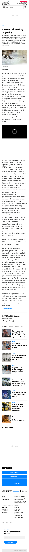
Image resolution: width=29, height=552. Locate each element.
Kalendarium (18, 520)
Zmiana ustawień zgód (20, 498)
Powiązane (4, 326)
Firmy (11, 7)
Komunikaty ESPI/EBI (14, 484)
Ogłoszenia (5, 509)
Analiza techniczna (14, 472)
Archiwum (4, 512)
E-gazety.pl (17, 509)
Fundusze (14, 480)
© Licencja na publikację (8, 315)
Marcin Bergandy (6, 69)
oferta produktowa (7, 522)
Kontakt (4, 498)
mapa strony (5, 520)
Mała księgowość (19, 512)
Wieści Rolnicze (18, 515)
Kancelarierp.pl (18, 514)
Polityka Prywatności (20, 496)
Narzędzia (7, 468)
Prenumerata (5, 510)
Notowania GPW (14, 476)
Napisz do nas (5, 499)
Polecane (11, 326)
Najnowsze (17, 326)
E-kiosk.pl (17, 507)
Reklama (4, 507)
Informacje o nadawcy (20, 501)
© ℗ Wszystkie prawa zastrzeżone (11, 316)
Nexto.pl (17, 510)
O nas (3, 496)
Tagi (22, 326)
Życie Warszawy (19, 517)
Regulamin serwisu (19, 499)
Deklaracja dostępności (20, 502)
